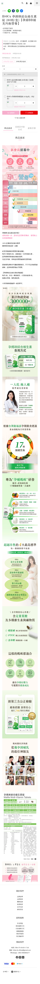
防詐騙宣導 (20, 936)
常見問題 (20, 923)
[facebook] (13, 10)
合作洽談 (20, 907)
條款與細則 (20, 934)
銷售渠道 (20, 909)
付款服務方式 (20, 928)
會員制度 (20, 904)
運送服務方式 (20, 926)
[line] (9, 10)
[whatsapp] (17, 10)
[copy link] (21, 10)
